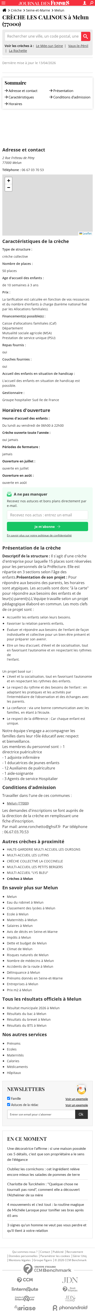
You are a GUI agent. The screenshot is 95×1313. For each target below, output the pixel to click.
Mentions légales (20, 1260)
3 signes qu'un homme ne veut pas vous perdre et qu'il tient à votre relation (46, 1228)
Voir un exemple (76, 1099)
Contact (45, 1252)
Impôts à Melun (19, 937)
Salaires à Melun (20, 925)
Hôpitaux (14, 1073)
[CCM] (25, 1280)
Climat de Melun (20, 949)
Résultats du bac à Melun (26, 1013)
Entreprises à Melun (22, 984)
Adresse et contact (23, 90)
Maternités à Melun (22, 920)
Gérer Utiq (79, 1256)
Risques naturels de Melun (28, 955)
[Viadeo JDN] (70, 1298)
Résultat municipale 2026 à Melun (33, 1008)
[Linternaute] (25, 1289)
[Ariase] (25, 1307)
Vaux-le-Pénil (78, 46)
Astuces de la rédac (24, 1105)
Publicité (58, 1252)
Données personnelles (23, 1256)
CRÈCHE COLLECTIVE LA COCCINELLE (35, 861)
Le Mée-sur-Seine (49, 46)
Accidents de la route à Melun (30, 966)
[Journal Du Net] (70, 1280)
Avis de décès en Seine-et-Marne (32, 931)
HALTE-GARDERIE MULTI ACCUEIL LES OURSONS (43, 849)
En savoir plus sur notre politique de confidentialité (39, 535)
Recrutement (74, 1252)
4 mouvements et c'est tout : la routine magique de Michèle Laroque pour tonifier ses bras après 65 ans (45, 1210)
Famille (15, 1098)
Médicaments (17, 1067)
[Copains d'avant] (25, 1298)
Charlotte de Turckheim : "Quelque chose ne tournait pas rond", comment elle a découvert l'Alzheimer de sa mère (43, 1189)
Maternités (15, 1055)
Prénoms (14, 1043)
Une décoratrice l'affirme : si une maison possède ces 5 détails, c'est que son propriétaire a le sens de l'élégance (46, 1154)
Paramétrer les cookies (55, 1256)
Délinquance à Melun (23, 972)
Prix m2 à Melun (19, 990)
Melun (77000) (18, 803)
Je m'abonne (45, 526)
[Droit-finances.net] (70, 1289)
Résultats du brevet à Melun (29, 1019)
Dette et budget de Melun (27, 943)
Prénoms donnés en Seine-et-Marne (35, 978)
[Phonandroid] (70, 1308)
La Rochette (18, 50)
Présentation (63, 90)
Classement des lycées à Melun (31, 908)
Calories (13, 1061)
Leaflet (87, 233)
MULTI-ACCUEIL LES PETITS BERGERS (35, 867)
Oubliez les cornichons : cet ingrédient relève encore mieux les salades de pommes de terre (43, 1172)
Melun (59, 10)
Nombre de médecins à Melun (30, 960)
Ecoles (12, 1049)
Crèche (16, 10)
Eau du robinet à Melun (25, 902)
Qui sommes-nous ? (24, 1252)
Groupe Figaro (42, 1260)
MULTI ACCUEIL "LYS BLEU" (27, 872)
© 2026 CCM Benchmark (70, 1260)
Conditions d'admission (71, 97)
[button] (8, 180)
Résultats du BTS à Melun (27, 1025)
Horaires (15, 103)
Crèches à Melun (20, 878)
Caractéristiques (21, 97)
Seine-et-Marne (38, 10)
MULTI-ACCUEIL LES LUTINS (28, 855)
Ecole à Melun (18, 914)
